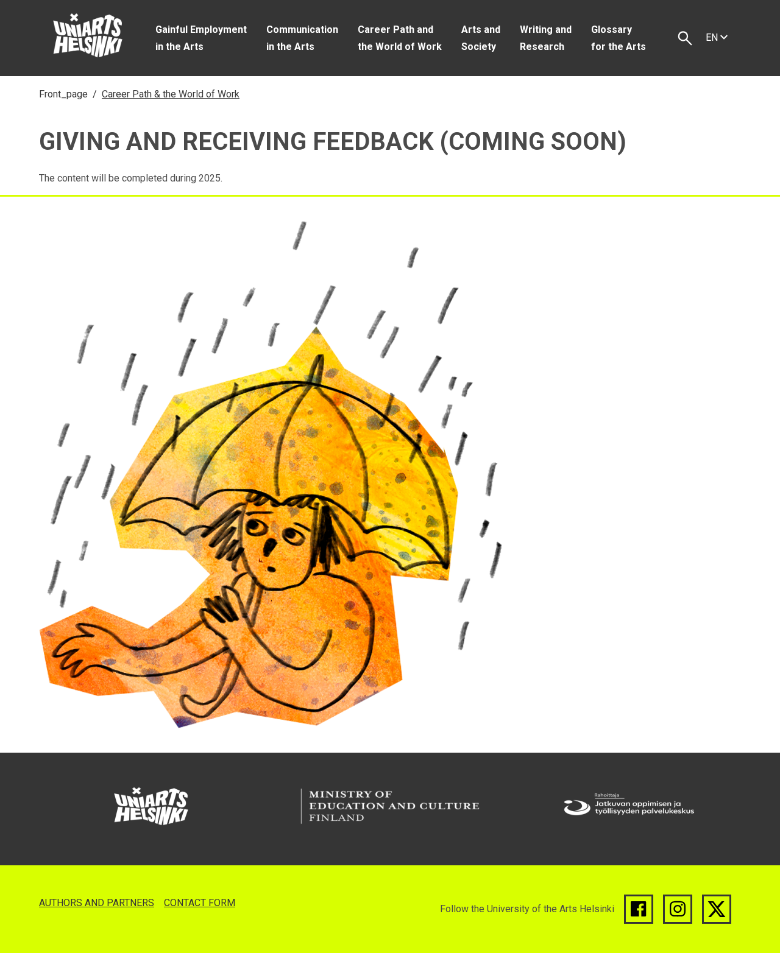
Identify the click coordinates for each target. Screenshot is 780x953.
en (713, 37)
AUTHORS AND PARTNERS (96, 903)
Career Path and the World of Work (400, 38)
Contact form (199, 903)
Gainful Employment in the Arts (201, 38)
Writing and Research (546, 38)
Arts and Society (480, 38)
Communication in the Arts (302, 38)
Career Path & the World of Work (170, 94)
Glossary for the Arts (618, 38)
